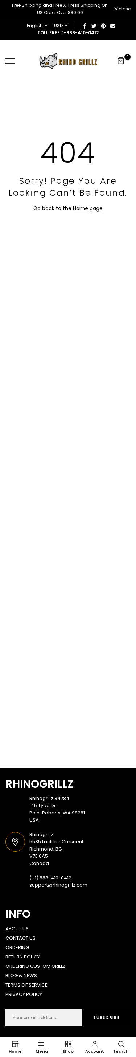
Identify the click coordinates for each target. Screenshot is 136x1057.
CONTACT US (20, 938)
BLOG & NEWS (21, 975)
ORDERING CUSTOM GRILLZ (35, 966)
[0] (121, 61)
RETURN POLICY (22, 956)
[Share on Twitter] (94, 25)
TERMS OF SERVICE (26, 985)
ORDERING (17, 947)
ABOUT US (17, 928)
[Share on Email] (113, 25)
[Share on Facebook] (84, 25)
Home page (88, 208)
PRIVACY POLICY (23, 994)
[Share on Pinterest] (103, 25)
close (124, 9)
